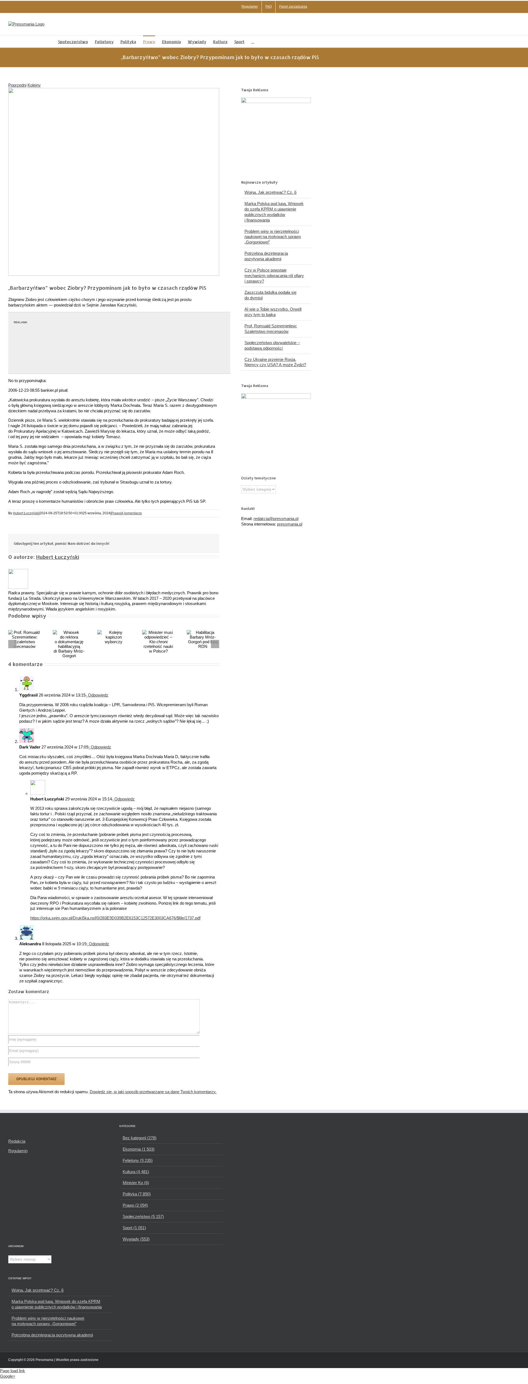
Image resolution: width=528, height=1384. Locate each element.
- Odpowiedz (97, 695)
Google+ (7, 1376)
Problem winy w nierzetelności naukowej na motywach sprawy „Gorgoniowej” (272, 237)
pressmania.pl (289, 524)
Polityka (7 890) (137, 1194)
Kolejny (34, 85)
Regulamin (18, 1150)
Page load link (12, 1370)
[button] (252, 41)
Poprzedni (17, 85)
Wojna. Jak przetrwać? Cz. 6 (270, 192)
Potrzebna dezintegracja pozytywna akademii (52, 1335)
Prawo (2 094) (135, 1205)
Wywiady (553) (136, 1239)
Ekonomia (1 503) (139, 1149)
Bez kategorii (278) (139, 1138)
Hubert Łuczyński (26, 513)
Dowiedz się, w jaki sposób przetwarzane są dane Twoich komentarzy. (153, 1091)
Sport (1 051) (134, 1227)
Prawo (116, 513)
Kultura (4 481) (136, 1171)
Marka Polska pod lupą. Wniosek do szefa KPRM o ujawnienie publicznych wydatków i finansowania (57, 1304)
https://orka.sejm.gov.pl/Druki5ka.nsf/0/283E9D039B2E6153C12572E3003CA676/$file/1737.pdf (115, 918)
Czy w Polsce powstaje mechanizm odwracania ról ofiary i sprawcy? (274, 275)
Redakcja (16, 1141)
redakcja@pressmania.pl (276, 518)
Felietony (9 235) (138, 1160)
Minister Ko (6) (136, 1182)
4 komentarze (132, 513)
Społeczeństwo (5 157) (143, 1216)
